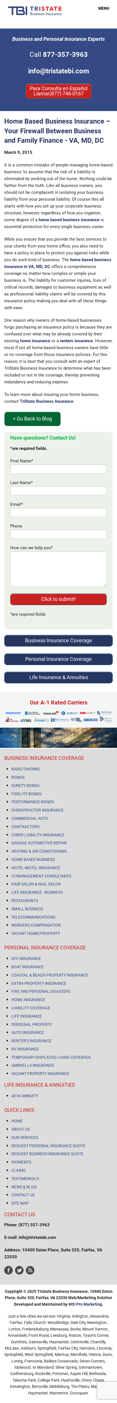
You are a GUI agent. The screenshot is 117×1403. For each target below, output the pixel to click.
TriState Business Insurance (46, 401)
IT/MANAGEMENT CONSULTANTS (41, 876)
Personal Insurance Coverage (58, 659)
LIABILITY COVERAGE (30, 1008)
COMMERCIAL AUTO (29, 818)
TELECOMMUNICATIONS (33, 917)
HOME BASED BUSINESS (33, 859)
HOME (17, 1121)
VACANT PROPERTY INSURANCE (40, 1073)
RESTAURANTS (24, 900)
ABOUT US (20, 1129)
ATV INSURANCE (26, 958)
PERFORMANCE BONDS (32, 802)
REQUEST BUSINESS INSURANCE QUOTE (47, 1154)
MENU (100, 8)
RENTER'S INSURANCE (31, 1040)
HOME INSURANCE (28, 999)
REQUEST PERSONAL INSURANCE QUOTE (48, 1146)
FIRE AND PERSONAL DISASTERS (40, 991)
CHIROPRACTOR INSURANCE (37, 810)
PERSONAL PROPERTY (31, 1024)
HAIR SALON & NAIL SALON (36, 884)
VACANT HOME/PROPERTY (35, 933)
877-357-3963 (65, 55)
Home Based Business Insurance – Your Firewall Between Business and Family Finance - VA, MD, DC (57, 130)
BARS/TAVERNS (25, 769)
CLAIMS (18, 1170)
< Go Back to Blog (32, 419)
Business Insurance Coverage (58, 640)
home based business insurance (69, 219)
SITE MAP (20, 1203)
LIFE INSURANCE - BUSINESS (37, 892)
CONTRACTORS (25, 826)
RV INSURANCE (25, 1049)
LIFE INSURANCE (26, 1016)
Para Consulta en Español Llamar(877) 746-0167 (58, 90)
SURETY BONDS (25, 785)
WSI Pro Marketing (85, 1304)
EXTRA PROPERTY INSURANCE (38, 983)
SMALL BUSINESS (27, 909)
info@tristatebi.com (58, 71)
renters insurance (76, 340)
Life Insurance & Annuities (58, 677)
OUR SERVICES (24, 1137)
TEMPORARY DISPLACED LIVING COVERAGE (51, 1057)
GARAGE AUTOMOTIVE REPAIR (39, 843)
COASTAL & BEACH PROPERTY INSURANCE (49, 975)
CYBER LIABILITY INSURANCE (37, 835)
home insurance (35, 340)
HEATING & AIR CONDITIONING (39, 851)
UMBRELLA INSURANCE (32, 1065)
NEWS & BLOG (24, 1187)
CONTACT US (23, 1195)
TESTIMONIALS (25, 1178)
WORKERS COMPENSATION (36, 925)
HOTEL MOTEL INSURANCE (35, 867)
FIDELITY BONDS (26, 794)
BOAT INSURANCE (27, 967)
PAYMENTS (21, 1162)
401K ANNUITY (24, 1096)
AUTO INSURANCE (27, 1032)
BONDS (17, 777)
